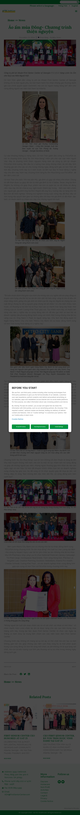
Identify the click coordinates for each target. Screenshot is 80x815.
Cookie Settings (59, 426)
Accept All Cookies (21, 426)
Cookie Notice (17, 419)
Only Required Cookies (40, 426)
